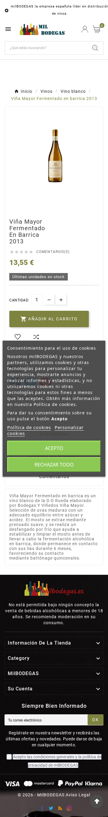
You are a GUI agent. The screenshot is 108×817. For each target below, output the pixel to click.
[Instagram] (69, 808)
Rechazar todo (54, 464)
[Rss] (60, 808)
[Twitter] (51, 808)
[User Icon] (84, 29)
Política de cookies (29, 427)
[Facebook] (42, 808)
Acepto (54, 448)
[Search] (95, 48)
